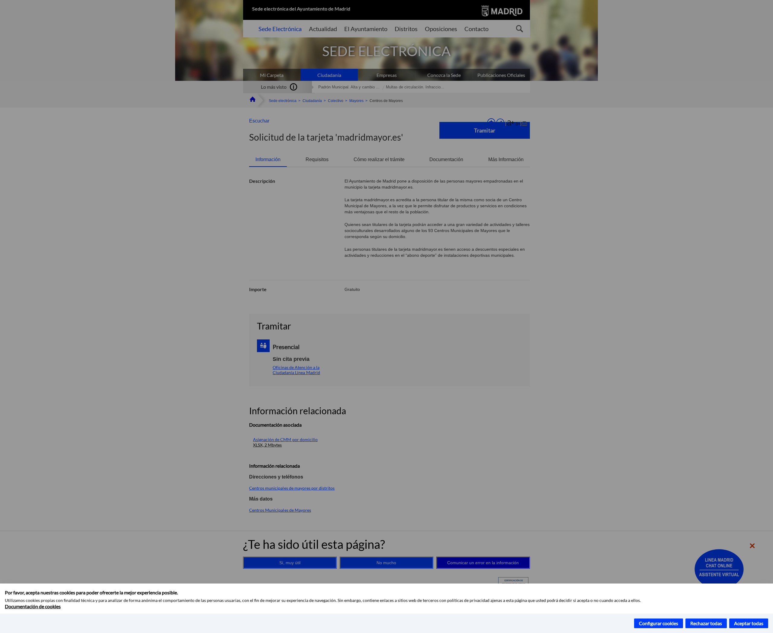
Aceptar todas (748, 623)
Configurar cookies (658, 623)
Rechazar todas (706, 623)
